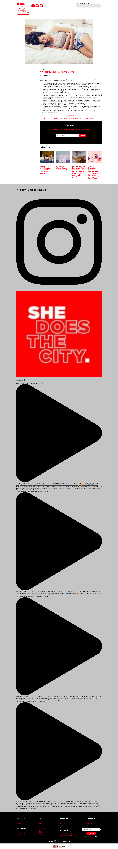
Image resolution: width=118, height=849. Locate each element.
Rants (89, 118)
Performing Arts (45, 10)
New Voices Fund (21, 825)
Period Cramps (72, 118)
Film (32, 10)
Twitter (62, 822)
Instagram (63, 825)
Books (53, 10)
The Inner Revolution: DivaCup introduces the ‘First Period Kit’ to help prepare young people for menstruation (94, 172)
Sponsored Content (22, 833)
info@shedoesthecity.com (67, 833)
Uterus (93, 118)
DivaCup (45, 118)
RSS (61, 826)
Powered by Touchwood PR (59, 841)
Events (75, 10)
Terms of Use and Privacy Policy (68, 835)
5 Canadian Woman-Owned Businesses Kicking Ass (63, 168)
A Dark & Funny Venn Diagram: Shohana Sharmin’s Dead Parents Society (47, 169)
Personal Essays (82, 118)
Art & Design (60, 10)
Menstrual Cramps (61, 118)
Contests (68, 10)
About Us (81, 10)
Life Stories (42, 69)
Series (37, 10)
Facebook (62, 823)
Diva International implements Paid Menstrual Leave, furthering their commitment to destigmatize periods (78, 171)
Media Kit (19, 832)
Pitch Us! (19, 823)
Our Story (20, 822)
